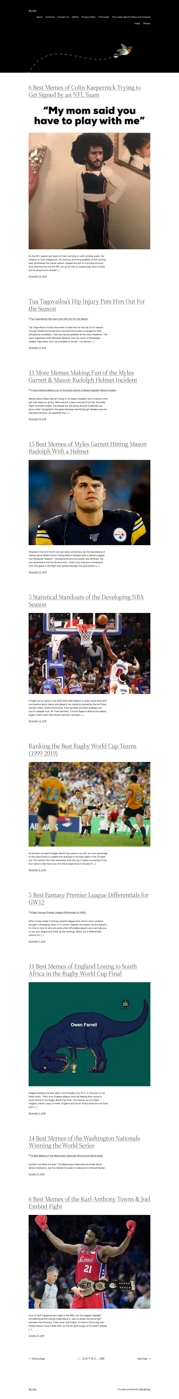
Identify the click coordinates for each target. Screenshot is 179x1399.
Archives (50, 17)
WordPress (144, 1389)
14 (86, 1358)
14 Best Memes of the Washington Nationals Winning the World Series (84, 1141)
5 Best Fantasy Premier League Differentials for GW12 (89, 898)
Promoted (104, 17)
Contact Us (63, 17)
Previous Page (37, 1358)
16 (92, 1358)
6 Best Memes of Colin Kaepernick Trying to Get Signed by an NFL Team (85, 91)
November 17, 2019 (37, 347)
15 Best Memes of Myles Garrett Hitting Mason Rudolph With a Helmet (88, 447)
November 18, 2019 (38, 276)
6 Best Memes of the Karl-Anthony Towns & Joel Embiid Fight (89, 1202)
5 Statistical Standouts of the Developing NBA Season (86, 600)
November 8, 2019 (37, 870)
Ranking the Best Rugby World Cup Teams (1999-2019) (83, 749)
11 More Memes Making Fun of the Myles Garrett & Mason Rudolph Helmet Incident (83, 376)
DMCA (75, 17)
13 (83, 1358)
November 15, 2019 (38, 572)
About (39, 17)
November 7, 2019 (37, 941)
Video (137, 23)
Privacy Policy (88, 17)
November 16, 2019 (37, 419)
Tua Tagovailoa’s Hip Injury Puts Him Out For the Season (87, 305)
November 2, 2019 (37, 1113)
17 (95, 1358)
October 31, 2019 (36, 1174)
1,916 (101, 1358)
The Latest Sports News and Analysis (131, 17)
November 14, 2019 (37, 721)
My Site (32, 10)
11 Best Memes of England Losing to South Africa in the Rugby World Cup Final (83, 969)
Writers (146, 23)
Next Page (144, 1358)
